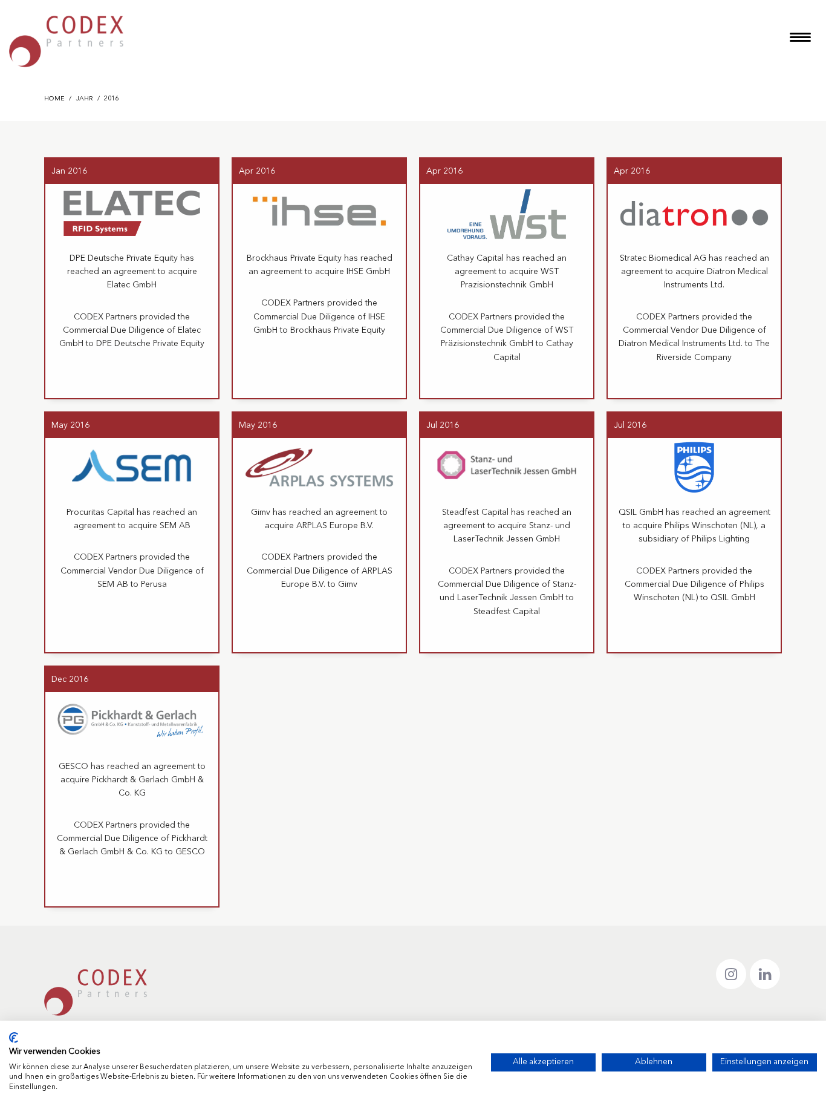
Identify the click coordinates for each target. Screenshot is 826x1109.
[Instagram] (731, 974)
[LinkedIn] (765, 974)
